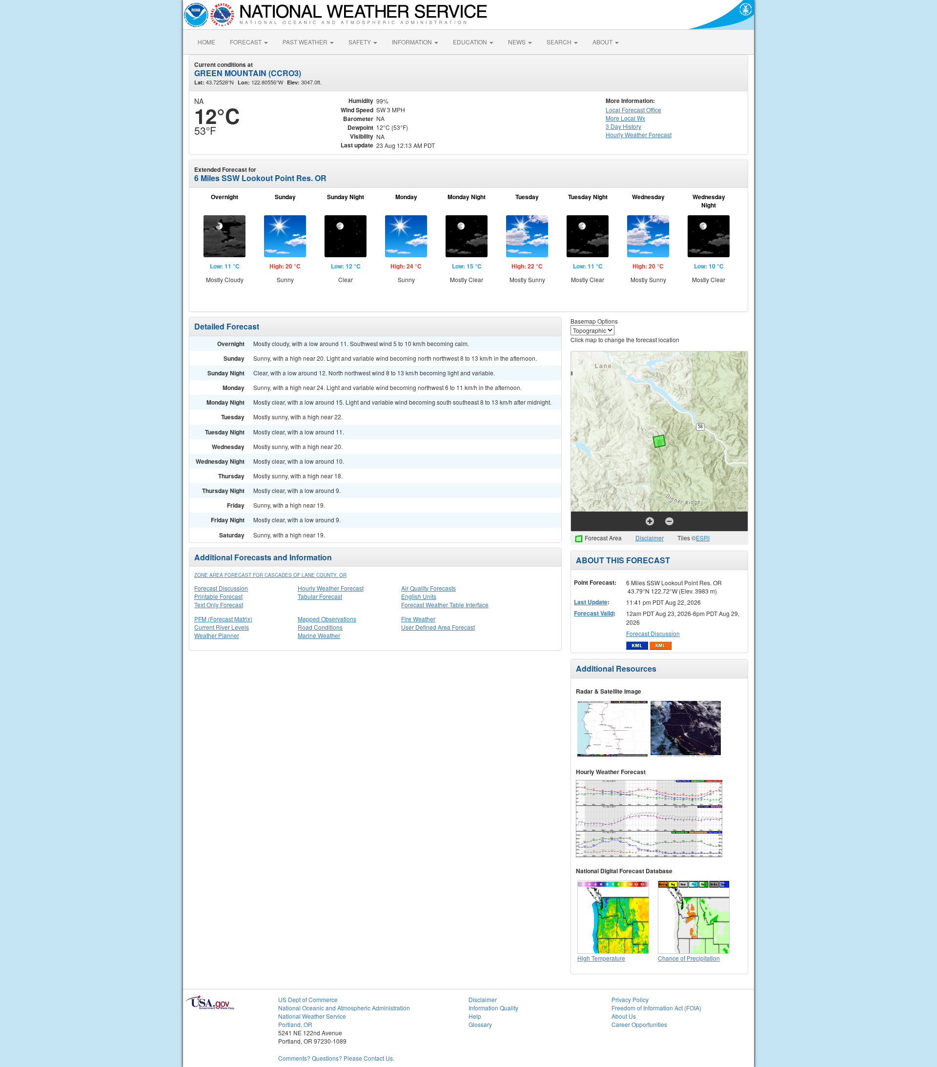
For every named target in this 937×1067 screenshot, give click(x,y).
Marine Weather (319, 635)
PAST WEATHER (306, 42)
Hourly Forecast (639, 134)
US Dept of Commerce (308, 999)
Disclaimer (649, 538)
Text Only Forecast (218, 604)
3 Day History (623, 126)
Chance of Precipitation (689, 958)
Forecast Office (633, 109)
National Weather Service (312, 1016)
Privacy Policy (630, 999)
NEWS (517, 42)
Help (474, 1016)
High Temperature (601, 958)
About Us (623, 1016)
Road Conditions (320, 627)
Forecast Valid (593, 613)
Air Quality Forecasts (428, 588)
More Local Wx (625, 118)
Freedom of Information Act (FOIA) (656, 1008)
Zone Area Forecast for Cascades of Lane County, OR (270, 575)
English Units (418, 596)
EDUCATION (471, 42)
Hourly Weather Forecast (331, 588)
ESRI (703, 538)
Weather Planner (216, 635)
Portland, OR (295, 1024)
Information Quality (493, 1008)
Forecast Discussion (221, 588)
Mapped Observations (327, 619)
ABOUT (603, 42)
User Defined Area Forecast (438, 627)
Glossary (480, 1024)
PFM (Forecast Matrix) (223, 619)
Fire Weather (418, 619)
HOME (206, 42)
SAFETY (360, 42)
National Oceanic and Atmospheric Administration (344, 1008)
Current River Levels (221, 627)
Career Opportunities (639, 1024)
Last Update (591, 601)
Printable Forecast (218, 596)
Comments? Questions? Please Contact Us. (336, 1058)
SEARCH (560, 42)
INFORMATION (412, 42)
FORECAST (246, 42)
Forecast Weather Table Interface (445, 604)
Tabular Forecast (320, 596)
